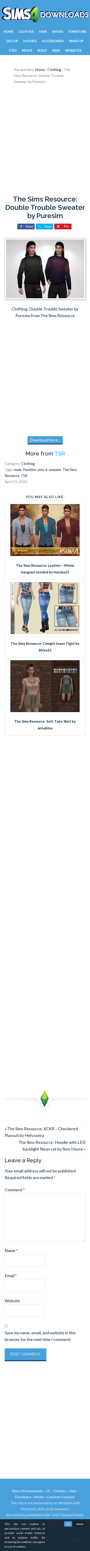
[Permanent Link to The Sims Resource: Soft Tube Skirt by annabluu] (45, 710)
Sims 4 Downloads (45, 14)
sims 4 (42, 469)
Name (11, 1250)
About (80, 1524)
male (17, 469)
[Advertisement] (45, 141)
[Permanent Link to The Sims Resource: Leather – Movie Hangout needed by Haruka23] (45, 554)
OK (68, 1524)
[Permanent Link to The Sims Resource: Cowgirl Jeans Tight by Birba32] (45, 632)
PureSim (29, 469)
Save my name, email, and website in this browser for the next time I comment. (40, 1336)
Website (12, 1300)
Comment (15, 1189)
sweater (55, 469)
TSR (59, 453)
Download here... (45, 439)
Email (11, 1275)
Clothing (28, 463)
